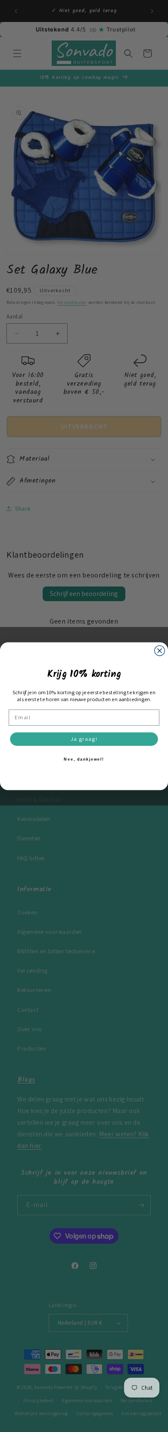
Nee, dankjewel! (84, 758)
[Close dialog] (160, 650)
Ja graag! (84, 738)
